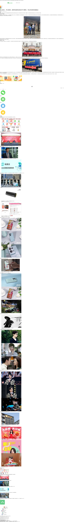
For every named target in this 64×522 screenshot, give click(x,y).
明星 (5, 0)
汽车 (20, 0)
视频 (15, 0)
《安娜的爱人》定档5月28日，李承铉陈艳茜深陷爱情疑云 (6, 329)
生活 (10, 0)
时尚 (6, 0)
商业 (14, 0)
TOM (2, 11)
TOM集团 (1, 520)
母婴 (11, 0)
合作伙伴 (5, 520)
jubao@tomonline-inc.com (17, 521)
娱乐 (3, 0)
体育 (4, 0)
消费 (19, 0)
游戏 (7, 0)
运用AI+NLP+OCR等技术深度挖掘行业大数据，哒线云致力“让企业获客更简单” (8, 158)
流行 (2, 0)
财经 (16, 0)
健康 (17, 0)
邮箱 (13, 0)
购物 (21, 0)
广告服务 (7, 520)
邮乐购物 (3, 520)
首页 (0, 0)
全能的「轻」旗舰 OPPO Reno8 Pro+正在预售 (5, 217)
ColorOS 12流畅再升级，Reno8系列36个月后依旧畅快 (7, 271)
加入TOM (9, 520)
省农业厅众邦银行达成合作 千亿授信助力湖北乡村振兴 (5, 131)
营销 (12, 0)
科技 (22, 0)
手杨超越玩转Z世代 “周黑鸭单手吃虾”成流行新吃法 (5, 426)
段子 (18, 0)
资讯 (1, 0)
